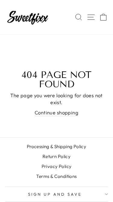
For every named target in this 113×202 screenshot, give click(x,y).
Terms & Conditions (56, 176)
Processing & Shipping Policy (56, 146)
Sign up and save (55, 194)
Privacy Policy (57, 166)
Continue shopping (56, 112)
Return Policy (56, 156)
